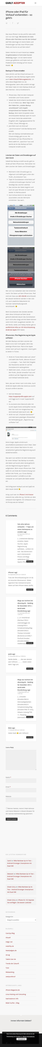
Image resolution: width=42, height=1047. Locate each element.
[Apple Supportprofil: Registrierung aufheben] (21, 433)
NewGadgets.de (11, 950)
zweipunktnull (10, 977)
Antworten (30, 561)
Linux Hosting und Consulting (16, 994)
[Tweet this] (17, 23)
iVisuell (8, 938)
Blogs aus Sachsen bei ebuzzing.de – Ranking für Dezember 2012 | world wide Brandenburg (25, 685)
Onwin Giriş (11, 887)
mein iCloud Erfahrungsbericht (20, 79)
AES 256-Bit (22, 296)
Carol (9, 861)
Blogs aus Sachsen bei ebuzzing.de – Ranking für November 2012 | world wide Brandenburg (25, 606)
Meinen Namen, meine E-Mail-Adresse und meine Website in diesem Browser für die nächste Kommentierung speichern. (20, 811)
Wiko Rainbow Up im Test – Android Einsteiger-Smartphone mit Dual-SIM (19, 863)
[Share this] (12, 23)
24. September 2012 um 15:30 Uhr (17, 574)
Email (8, 787)
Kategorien (9, 917)
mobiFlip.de (10, 946)
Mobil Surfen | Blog (12, 1003)
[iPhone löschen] (21, 267)
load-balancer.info (12, 999)
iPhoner (11, 572)
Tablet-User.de (11, 959)
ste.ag (8, 955)
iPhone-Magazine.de (13, 990)
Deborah (10, 874)
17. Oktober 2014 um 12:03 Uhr (16, 730)
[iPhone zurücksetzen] (21, 225)
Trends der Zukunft (12, 963)
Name (8, 777)
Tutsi (7, 968)
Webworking (10, 972)
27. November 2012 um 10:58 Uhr (17, 656)
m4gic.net (9, 942)
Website (8, 796)
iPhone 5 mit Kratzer (26, 495)
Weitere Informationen (29, 1036)
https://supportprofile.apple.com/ (20, 396)
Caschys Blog (10, 933)
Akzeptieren (21, 1039)
